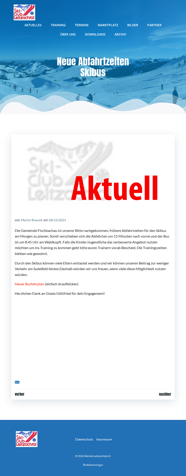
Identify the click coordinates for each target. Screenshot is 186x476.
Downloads (95, 34)
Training (58, 25)
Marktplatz (108, 25)
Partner (154, 25)
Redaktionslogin (93, 465)
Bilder (132, 25)
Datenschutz (84, 439)
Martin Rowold (31, 220)
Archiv (120, 34)
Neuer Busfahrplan (29, 284)
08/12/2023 (57, 220)
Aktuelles (33, 25)
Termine (82, 25)
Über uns (68, 34)
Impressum (104, 439)
